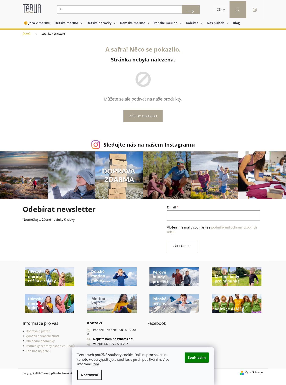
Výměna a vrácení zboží (42, 336)
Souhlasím (197, 357)
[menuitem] (37, 23)
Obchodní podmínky (40, 341)
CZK (220, 9)
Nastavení (89, 375)
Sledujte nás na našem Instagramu (149, 144)
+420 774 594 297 (116, 344)
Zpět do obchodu (143, 116)
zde (96, 364)
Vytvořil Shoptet (254, 372)
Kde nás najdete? (38, 351)
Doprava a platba (38, 331)
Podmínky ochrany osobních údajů (50, 346)
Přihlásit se (182, 246)
